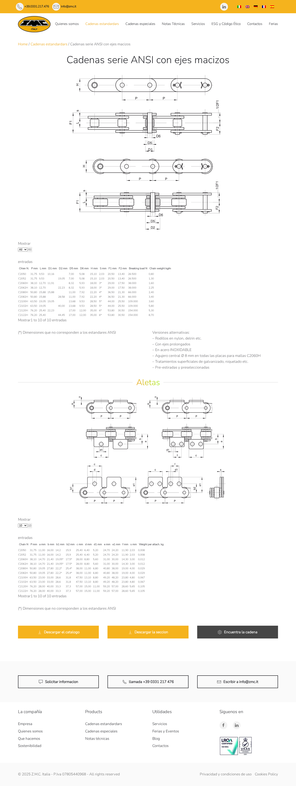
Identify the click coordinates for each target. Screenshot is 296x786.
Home (23, 44)
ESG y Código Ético (226, 23)
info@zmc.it (68, 6)
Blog (156, 738)
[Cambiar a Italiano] (239, 6)
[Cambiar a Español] (272, 6)
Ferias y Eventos (165, 731)
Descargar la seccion (151, 632)
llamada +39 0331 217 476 (151, 681)
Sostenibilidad (29, 745)
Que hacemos (29, 738)
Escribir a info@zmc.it (240, 681)
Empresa (25, 723)
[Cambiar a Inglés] (247, 6)
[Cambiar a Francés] (264, 6)
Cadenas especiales (140, 23)
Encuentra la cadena (240, 632)
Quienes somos (30, 731)
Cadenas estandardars (102, 23)
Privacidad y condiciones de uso (226, 774)
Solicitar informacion (61, 681)
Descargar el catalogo (62, 632)
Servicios (198, 23)
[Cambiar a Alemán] (256, 6)
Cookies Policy (266, 774)
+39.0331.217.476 (36, 6)
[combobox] (29, 249)
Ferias (273, 23)
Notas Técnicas (173, 23)
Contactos (254, 23)
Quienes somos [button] (67, 23)
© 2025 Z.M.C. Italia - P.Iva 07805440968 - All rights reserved (69, 774)
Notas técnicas (97, 738)
